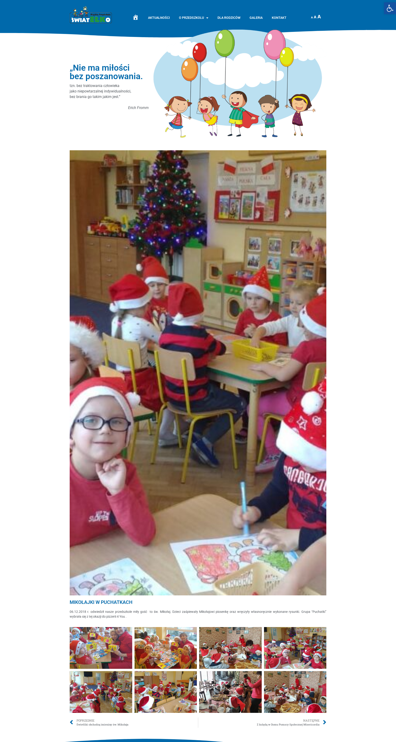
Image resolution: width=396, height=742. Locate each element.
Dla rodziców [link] (228, 18)
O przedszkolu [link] (191, 18)
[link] (390, 8)
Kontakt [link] (279, 18)
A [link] (312, 17)
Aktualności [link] (159, 18)
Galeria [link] (256, 18)
